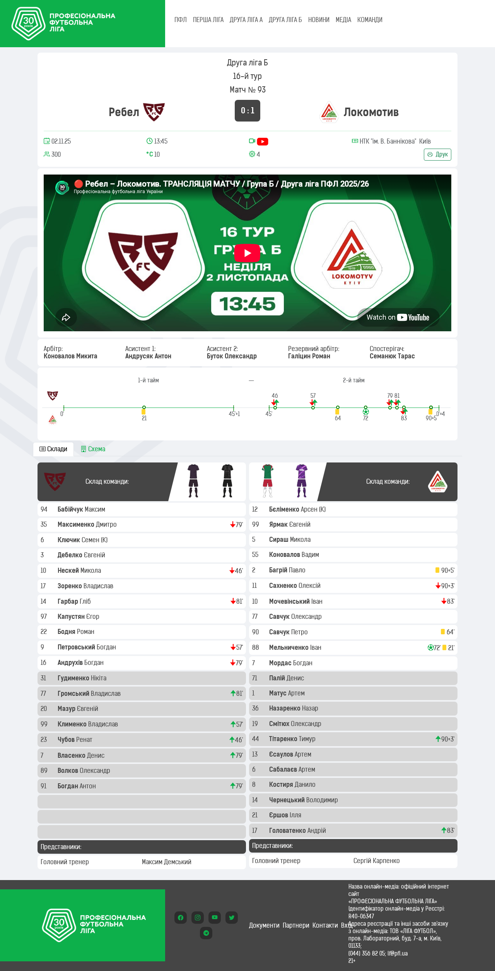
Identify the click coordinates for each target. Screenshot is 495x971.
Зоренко (71, 586)
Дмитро (107, 524)
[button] (144, 414)
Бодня (67, 631)
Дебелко (71, 555)
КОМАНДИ (369, 20)
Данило (306, 784)
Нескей (69, 570)
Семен (91, 540)
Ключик (70, 540)
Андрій (317, 830)
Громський (74, 693)
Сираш (279, 539)
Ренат (85, 739)
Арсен (310, 509)
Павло (298, 570)
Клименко (73, 724)
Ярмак (279, 524)
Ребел (124, 112)
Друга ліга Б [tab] (285, 20)
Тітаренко (284, 739)
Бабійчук (71, 509)
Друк (441, 154)
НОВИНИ (318, 20)
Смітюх (280, 724)
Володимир (323, 800)
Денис (96, 755)
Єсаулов (282, 754)
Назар (311, 708)
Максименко (77, 524)
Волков (69, 770)
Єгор (93, 616)
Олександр (96, 770)
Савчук (280, 616)
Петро (300, 632)
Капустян (72, 616)
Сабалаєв (284, 769)
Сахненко (284, 585)
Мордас (281, 663)
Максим (96, 509)
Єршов (279, 815)
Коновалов (285, 554)
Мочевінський (290, 601)
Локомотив (371, 112)
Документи (264, 925)
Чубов (67, 739)
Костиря (282, 784)
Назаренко (285, 708)
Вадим (311, 554)
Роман (86, 631)
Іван (317, 601)
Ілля (296, 815)
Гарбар (69, 601)
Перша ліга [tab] (208, 20)
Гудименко (74, 678)
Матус (278, 693)
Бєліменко (285, 509)
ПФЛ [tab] (180, 20)
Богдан (107, 647)
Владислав (99, 586)
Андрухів (71, 662)
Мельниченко (289, 647)
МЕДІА (343, 20)
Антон (88, 786)
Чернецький (287, 800)
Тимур (308, 739)
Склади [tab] (56, 449)
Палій (278, 678)
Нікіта (99, 678)
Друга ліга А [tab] (246, 20)
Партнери (296, 925)
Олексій (310, 585)
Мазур (67, 708)
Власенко (72, 755)
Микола (91, 570)
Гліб (86, 601)
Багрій (279, 570)
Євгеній (95, 555)
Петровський (77, 647)
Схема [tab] (96, 449)
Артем (297, 693)
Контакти (325, 925)
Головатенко (288, 830)
